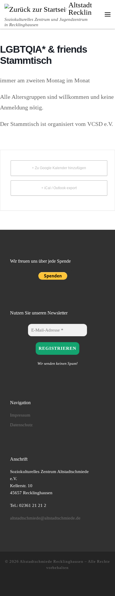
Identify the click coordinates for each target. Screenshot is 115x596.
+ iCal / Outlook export (59, 188)
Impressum (20, 414)
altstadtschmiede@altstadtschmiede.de (45, 517)
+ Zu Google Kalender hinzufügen (59, 168)
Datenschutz (21, 424)
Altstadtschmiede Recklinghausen (51, 561)
